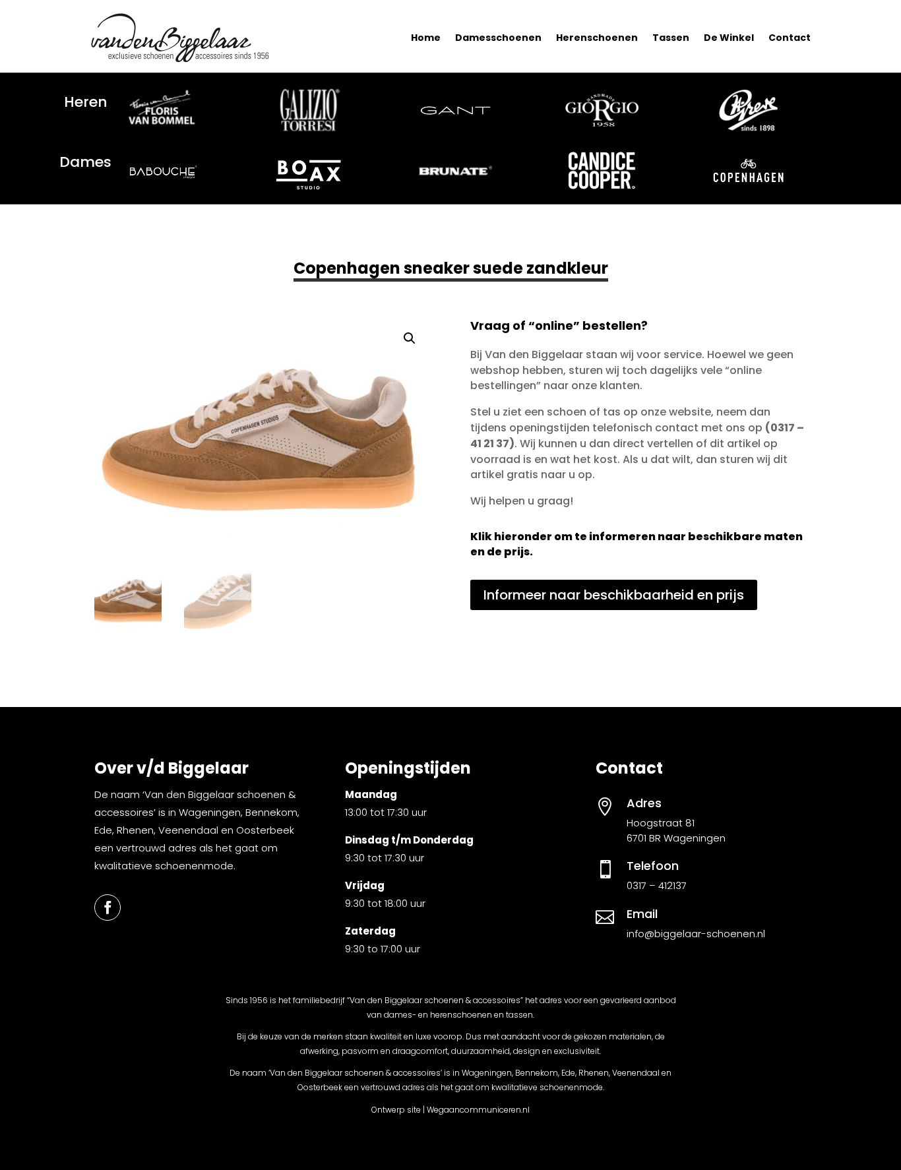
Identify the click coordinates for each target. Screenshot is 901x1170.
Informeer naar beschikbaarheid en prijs (613, 595)
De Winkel (729, 37)
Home (426, 37)
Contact (789, 37)
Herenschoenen (597, 37)
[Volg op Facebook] (107, 907)
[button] (409, 338)
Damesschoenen (498, 37)
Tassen (670, 37)
